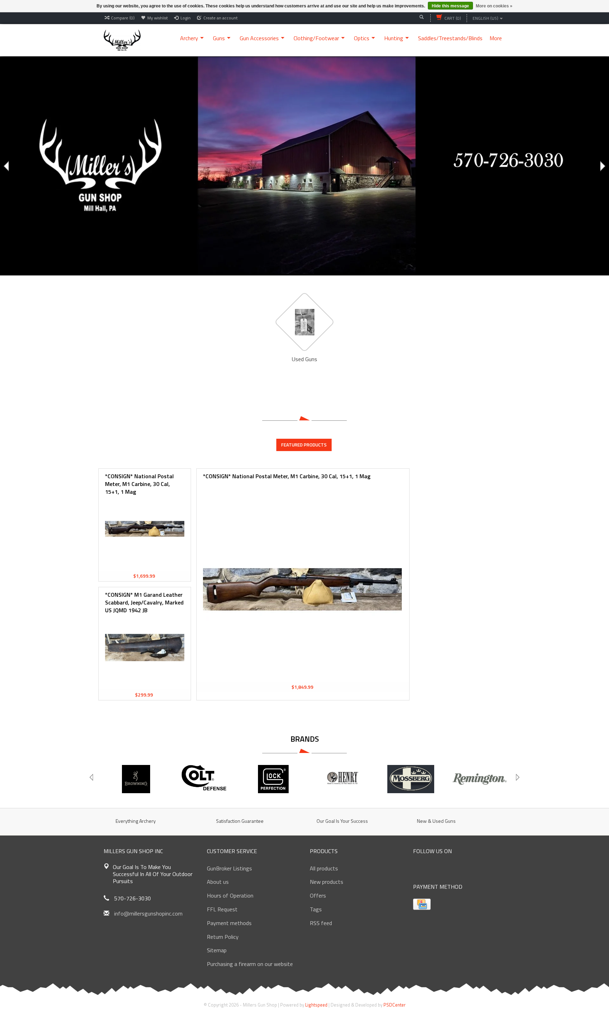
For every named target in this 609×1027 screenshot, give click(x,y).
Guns (219, 38)
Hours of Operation (230, 895)
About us (218, 881)
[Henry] (342, 779)
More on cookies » (494, 6)
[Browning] (136, 779)
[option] (304, 165)
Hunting (393, 38)
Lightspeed (316, 1004)
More (496, 38)
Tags (316, 909)
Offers (318, 895)
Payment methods (229, 923)
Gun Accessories (259, 38)
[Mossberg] (411, 779)
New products (326, 881)
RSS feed (321, 923)
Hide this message (450, 6)
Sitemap (217, 950)
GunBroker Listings (229, 868)
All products (324, 868)
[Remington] (479, 779)
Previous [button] (7, 166)
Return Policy (223, 936)
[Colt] (204, 779)
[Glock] (273, 779)
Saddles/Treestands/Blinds (450, 38)
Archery (189, 38)
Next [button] (601, 166)
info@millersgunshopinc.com (148, 913)
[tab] (304, 444)
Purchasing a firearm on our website (250, 964)
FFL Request (222, 909)
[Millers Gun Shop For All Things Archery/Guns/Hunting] (122, 39)
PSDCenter (394, 1004)
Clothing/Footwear (316, 38)
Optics (361, 38)
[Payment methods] (422, 904)
